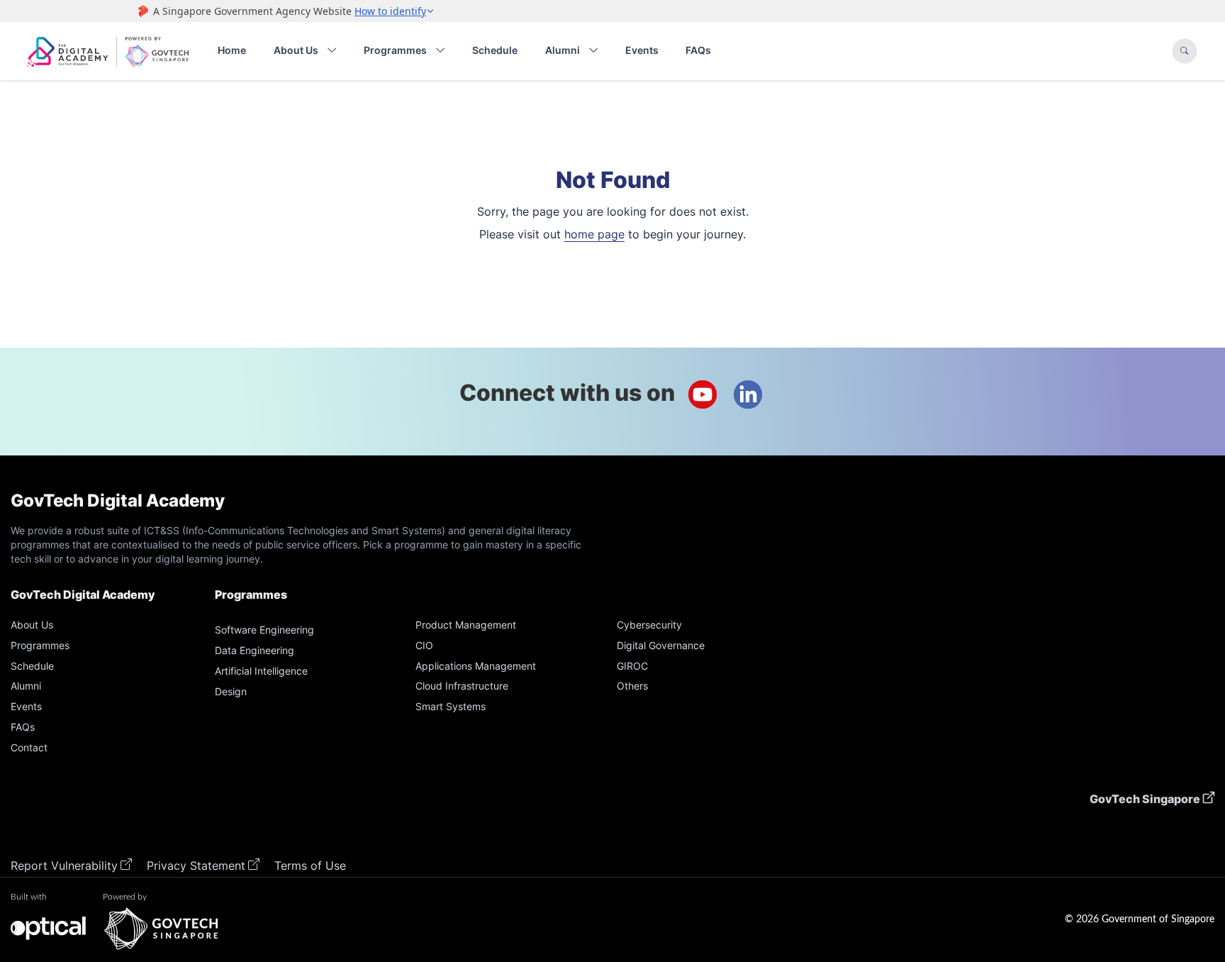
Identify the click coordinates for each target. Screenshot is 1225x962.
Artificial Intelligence (261, 671)
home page (594, 234)
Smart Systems (450, 706)
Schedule (495, 50)
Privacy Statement (196, 865)
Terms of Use (310, 865)
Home (232, 50)
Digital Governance (661, 645)
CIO (424, 645)
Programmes (395, 50)
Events (642, 50)
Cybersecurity (649, 625)
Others (632, 686)
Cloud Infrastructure (461, 686)
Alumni (562, 50)
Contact (29, 747)
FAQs (698, 50)
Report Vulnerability (64, 865)
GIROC (632, 666)
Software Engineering (264, 630)
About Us (296, 50)
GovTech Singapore (1145, 799)
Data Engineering (254, 650)
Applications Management (475, 666)
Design (231, 691)
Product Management (465, 625)
